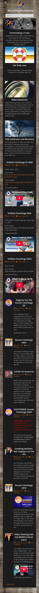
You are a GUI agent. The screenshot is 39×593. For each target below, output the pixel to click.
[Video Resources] (19, 89)
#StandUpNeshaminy (20, 10)
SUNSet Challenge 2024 (19, 259)
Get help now (19, 65)
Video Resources (19, 100)
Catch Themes (29, 591)
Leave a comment (22, 165)
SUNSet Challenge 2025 (19, 213)
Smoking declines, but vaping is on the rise (24, 451)
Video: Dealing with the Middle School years (24, 537)
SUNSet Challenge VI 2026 (19, 162)
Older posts (10, 584)
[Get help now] (19, 55)
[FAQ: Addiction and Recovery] (19, 128)
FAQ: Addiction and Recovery (19, 139)
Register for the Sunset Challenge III (24, 303)
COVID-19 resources (24, 371)
